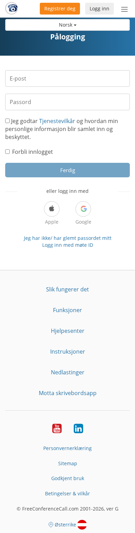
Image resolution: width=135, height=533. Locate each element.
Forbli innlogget (32, 152)
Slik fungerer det (67, 289)
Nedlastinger (67, 372)
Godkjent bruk (67, 478)
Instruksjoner (67, 351)
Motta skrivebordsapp (68, 393)
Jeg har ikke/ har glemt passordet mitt (67, 238)
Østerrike (65, 524)
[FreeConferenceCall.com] (11, 8)
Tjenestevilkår (57, 121)
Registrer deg (59, 8)
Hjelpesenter (67, 331)
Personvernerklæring (67, 448)
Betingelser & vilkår (67, 493)
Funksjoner (67, 310)
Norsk (66, 24)
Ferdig (67, 170)
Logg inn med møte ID (67, 245)
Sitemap (67, 463)
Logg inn (99, 8)
